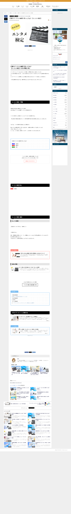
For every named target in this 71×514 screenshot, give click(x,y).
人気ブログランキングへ (56, 57)
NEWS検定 (59, 95)
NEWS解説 (59, 97)
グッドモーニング (22, 16)
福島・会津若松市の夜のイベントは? (20, 296)
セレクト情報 (59, 111)
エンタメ (59, 106)
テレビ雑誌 (18, 385)
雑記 (59, 127)
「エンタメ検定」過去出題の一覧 (30, 284)
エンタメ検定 (28, 16)
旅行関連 (59, 118)
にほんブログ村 (55, 55)
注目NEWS (59, 122)
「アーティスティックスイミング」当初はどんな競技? (23, 302)
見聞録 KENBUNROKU (30, 161)
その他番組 (59, 104)
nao (18, 358)
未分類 (59, 120)
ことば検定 (59, 102)
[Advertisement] (30, 57)
